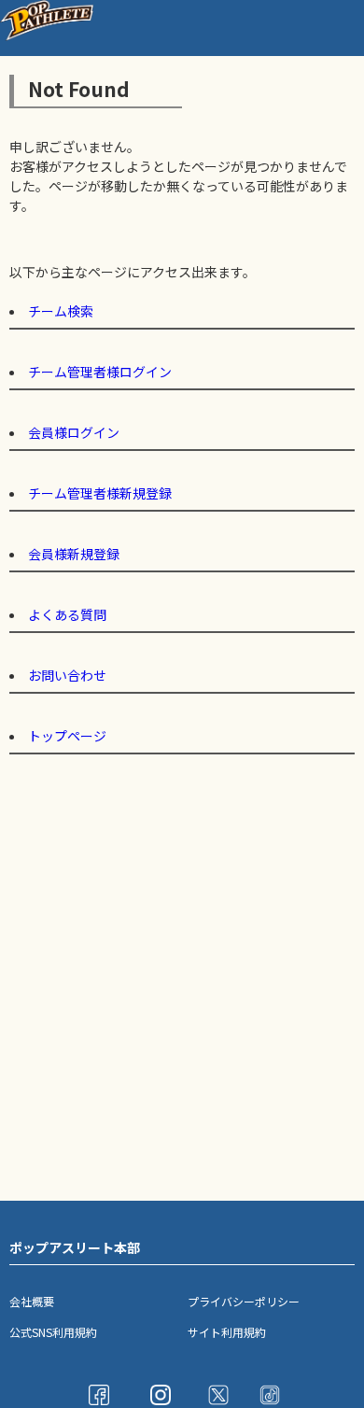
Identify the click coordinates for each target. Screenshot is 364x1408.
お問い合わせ (67, 675)
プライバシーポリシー (244, 1301)
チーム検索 (60, 311)
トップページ (67, 735)
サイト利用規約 (227, 1332)
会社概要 (31, 1301)
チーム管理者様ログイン (100, 371)
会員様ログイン (73, 432)
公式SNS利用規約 (53, 1332)
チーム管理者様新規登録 (100, 493)
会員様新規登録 (73, 553)
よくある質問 (67, 614)
